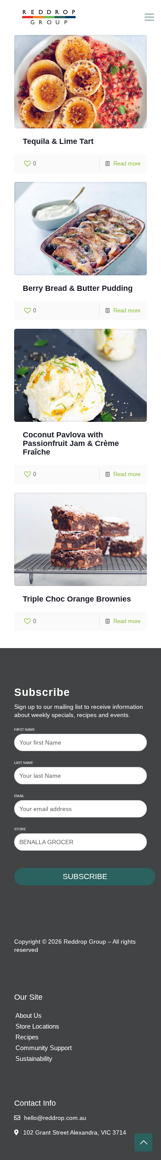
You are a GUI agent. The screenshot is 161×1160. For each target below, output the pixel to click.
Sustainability (33, 1058)
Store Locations (37, 1026)
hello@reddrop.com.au (54, 1117)
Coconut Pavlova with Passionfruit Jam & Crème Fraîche (71, 443)
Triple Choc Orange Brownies (77, 599)
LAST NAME (23, 763)
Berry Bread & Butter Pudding (78, 288)
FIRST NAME (24, 730)
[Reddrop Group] (80, 17)
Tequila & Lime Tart (58, 141)
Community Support (43, 1047)
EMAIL (19, 796)
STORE (20, 829)
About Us (28, 1015)
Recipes (27, 1037)
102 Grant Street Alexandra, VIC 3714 (74, 1132)
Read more (126, 163)
